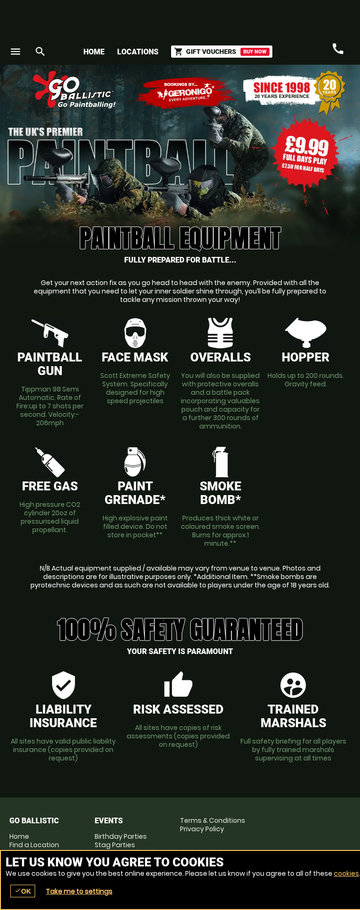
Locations (137, 51)
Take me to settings (79, 891)
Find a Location (34, 845)
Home (94, 51)
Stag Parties (115, 845)
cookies (346, 873)
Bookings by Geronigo (186, 93)
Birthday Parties (121, 836)
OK (23, 891)
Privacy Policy (202, 829)
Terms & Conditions (212, 820)
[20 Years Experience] (294, 93)
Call (338, 49)
